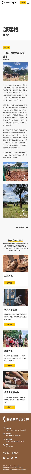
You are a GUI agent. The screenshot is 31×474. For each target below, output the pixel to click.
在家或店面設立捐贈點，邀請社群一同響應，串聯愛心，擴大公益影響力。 (15, 399)
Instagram (8, 457)
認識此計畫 (23, 227)
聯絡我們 (15, 453)
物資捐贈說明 (10, 309)
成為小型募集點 (11, 392)
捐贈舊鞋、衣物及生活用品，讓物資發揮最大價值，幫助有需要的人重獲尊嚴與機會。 (15, 316)
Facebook (4, 457)
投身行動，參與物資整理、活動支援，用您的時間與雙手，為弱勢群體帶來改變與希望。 (15, 358)
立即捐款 (8, 275)
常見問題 (6, 453)
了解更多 (9, 283)
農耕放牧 (6, 48)
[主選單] (27, 2)
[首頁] (9, 2)
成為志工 (8, 350)
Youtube (16, 457)
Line (12, 457)
